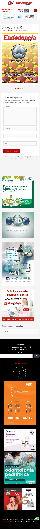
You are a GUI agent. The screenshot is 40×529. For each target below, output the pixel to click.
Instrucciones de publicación (20, 347)
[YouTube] (4, 11)
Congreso (19, 368)
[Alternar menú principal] (35, 10)
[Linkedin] (12, 9)
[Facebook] (3, 9)
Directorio (20, 345)
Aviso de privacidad (20, 349)
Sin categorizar (19, 378)
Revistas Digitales (19, 374)
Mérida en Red (9, 521)
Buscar (20, 352)
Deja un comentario (8, 30)
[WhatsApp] (7, 11)
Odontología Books (18, 372)
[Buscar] (37, 356)
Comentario (7, 106)
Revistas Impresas (19, 376)
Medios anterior (20, 88)
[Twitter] (9, 9)
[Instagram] (6, 9)
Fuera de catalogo (19, 370)
